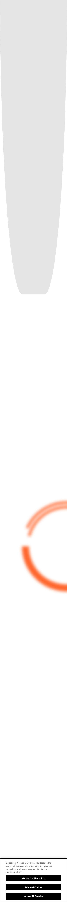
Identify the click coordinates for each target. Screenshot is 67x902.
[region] (33, 880)
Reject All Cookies (33, 887)
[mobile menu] (60, 7)
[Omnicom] (30, 7)
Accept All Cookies (33, 896)
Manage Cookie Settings (33, 878)
